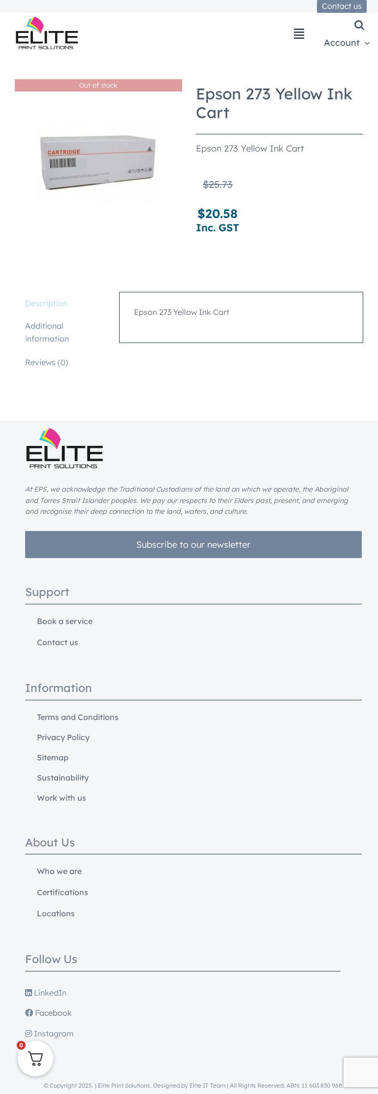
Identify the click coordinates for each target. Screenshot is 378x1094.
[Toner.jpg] (98, 163)
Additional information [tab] (47, 332)
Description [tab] (46, 303)
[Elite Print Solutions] (47, 21)
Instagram (53, 1033)
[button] (359, 25)
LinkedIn (49, 993)
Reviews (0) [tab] (46, 362)
